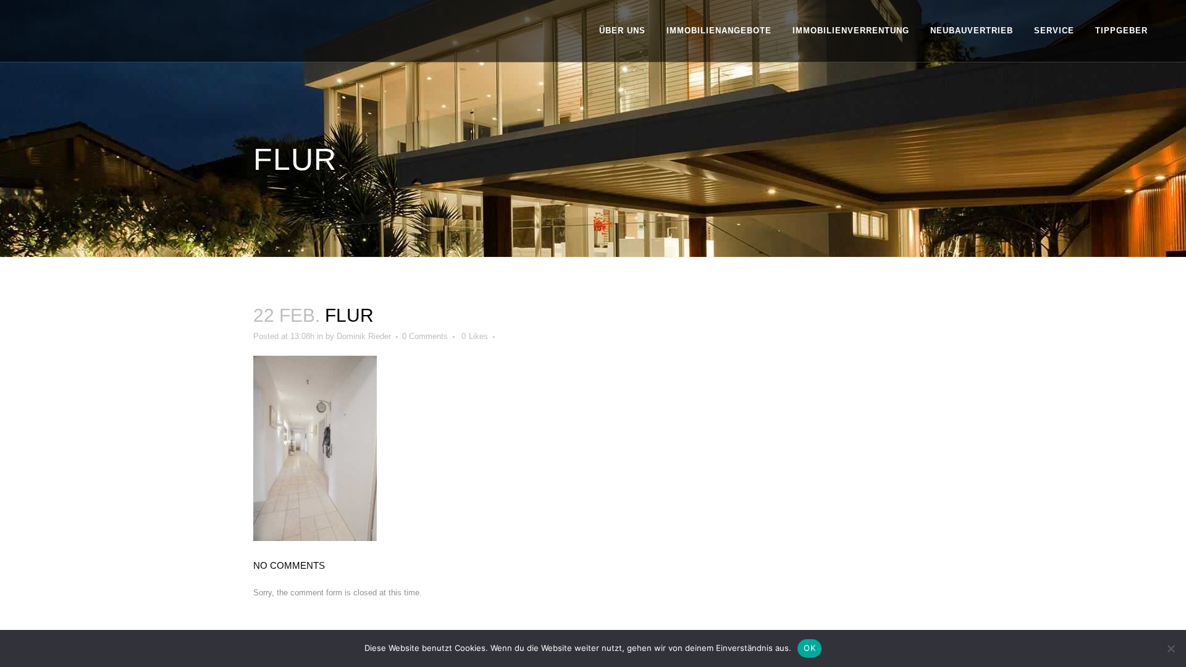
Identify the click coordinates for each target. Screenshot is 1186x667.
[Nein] (1170, 648)
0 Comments (425, 336)
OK (809, 648)
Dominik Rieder (364, 336)
